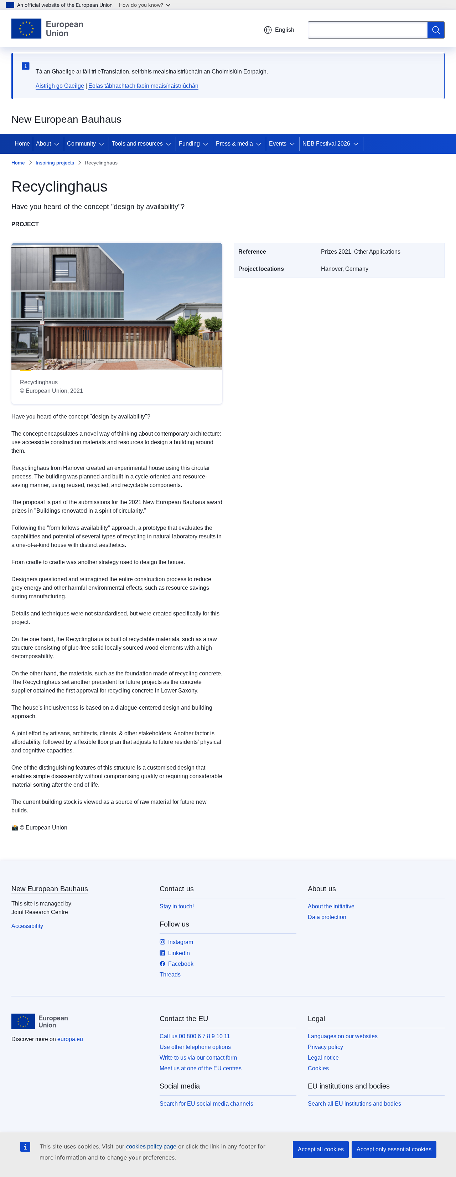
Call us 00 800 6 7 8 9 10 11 (195, 1036)
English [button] (284, 30)
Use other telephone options (195, 1047)
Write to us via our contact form (198, 1058)
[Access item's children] (58, 144)
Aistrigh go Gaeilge (60, 86)
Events (277, 144)
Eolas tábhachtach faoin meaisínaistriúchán (143, 86)
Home (22, 144)
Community (81, 144)
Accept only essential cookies (394, 1149)
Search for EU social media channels (206, 1104)
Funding (189, 144)
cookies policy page (151, 1146)
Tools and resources (137, 144)
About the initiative (331, 906)
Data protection (327, 917)
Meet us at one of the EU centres (201, 1068)
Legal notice (323, 1058)
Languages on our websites (343, 1036)
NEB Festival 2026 (326, 144)
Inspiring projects (55, 163)
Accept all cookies (321, 1149)
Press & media (234, 144)
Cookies (318, 1068)
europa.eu (70, 1039)
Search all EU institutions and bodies (354, 1104)
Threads (170, 974)
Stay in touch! (177, 906)
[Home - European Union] (47, 29)
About (43, 144)
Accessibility (27, 926)
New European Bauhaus (49, 889)
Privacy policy (325, 1047)
